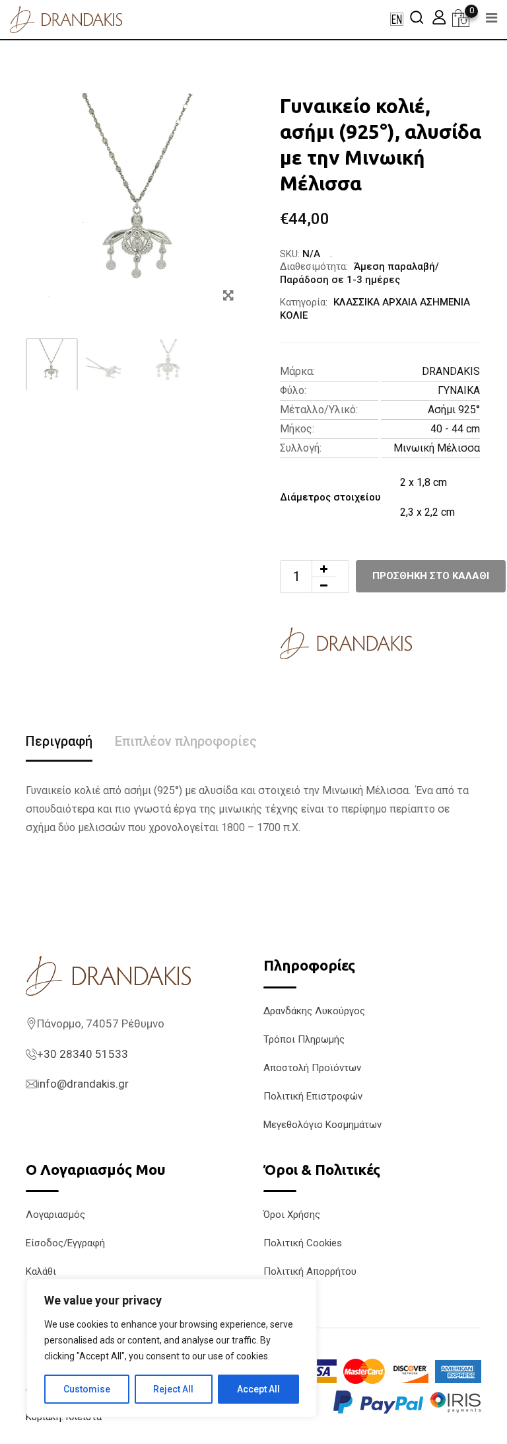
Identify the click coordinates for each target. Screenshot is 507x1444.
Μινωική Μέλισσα (436, 448)
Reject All (173, 1389)
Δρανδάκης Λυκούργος (314, 1011)
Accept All (258, 1389)
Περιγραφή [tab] (59, 741)
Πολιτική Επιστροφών (312, 1096)
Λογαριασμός (55, 1215)
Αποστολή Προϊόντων (312, 1068)
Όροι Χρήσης (291, 1215)
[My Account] (439, 17)
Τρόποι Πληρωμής (304, 1039)
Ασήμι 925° (454, 409)
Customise (86, 1389)
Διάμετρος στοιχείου (330, 497)
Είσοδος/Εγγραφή (65, 1243)
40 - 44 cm (455, 428)
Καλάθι (41, 1271)
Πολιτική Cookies (302, 1243)
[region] (171, 1348)
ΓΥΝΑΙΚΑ (459, 390)
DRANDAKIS (451, 371)
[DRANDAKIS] (346, 643)
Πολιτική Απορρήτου (309, 1271)
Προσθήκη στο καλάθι (430, 576)
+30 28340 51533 (82, 1054)
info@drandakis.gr (83, 1083)
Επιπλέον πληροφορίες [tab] (186, 741)
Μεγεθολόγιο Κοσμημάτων (322, 1125)
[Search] (416, 17)
